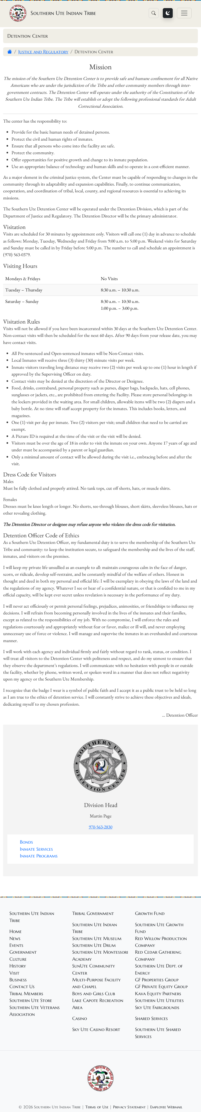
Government (23, 952)
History (17, 966)
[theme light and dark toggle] (168, 13)
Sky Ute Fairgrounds (157, 1007)
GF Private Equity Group (161, 986)
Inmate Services (36, 849)
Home (15, 931)
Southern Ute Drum (94, 945)
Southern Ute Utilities (159, 1000)
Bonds (26, 842)
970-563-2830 (100, 827)
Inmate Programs (39, 856)
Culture (18, 959)
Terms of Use (96, 1106)
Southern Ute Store (30, 1000)
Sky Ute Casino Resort (96, 1029)
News (14, 938)
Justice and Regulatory (43, 52)
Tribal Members (26, 993)
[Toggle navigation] (184, 13)
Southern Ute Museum (96, 938)
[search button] (153, 13)
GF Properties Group (156, 980)
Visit (14, 973)
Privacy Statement (129, 1106)
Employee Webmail (166, 1106)
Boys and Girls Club (93, 993)
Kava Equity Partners (158, 993)
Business (18, 980)
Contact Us (22, 986)
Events (16, 945)
